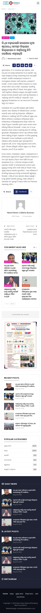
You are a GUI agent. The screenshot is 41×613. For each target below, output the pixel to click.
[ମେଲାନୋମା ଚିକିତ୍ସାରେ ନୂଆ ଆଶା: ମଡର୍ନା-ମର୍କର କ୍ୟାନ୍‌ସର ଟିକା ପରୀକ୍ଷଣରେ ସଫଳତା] (29, 281)
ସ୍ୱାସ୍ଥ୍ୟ (7, 465)
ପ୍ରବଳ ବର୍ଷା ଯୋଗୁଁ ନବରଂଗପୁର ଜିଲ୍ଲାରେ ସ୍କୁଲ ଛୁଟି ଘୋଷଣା (24, 395)
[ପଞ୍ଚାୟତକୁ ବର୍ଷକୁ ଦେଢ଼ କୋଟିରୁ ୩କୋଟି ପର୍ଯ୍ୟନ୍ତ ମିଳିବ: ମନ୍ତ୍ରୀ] (11, 281)
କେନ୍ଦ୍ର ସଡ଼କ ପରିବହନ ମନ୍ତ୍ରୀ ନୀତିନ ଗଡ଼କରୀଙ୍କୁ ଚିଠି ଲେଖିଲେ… (25, 385)
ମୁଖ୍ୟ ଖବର (6, 38)
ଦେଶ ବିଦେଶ (26, 286)
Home (5, 594)
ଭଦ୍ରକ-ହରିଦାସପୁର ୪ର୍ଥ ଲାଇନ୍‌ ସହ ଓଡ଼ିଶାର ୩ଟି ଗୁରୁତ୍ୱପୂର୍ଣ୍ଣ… (25, 424)
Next (12, 304)
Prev (7, 304)
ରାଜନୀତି (6, 455)
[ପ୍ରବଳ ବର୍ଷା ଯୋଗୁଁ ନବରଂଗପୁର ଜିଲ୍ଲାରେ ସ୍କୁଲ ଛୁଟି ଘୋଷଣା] (29, 258)
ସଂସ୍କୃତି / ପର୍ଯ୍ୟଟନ (9, 469)
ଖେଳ (36, 594)
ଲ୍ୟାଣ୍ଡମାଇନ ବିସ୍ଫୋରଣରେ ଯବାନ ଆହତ (30, 231)
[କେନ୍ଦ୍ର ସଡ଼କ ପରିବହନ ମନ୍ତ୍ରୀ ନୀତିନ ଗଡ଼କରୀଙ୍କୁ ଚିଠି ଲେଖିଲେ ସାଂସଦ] (11, 258)
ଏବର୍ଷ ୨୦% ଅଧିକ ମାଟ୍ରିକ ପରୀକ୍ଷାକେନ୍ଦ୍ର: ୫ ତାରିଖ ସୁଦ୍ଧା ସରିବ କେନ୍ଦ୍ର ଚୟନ (10, 234)
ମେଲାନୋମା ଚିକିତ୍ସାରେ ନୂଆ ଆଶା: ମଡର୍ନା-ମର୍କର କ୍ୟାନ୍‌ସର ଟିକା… (25, 414)
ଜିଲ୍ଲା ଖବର (29, 594)
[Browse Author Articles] (20, 204)
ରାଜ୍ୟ (12, 38)
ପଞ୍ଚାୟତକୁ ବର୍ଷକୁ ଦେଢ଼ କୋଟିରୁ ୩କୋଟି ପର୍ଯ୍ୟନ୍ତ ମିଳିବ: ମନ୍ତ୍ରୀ (24, 405)
